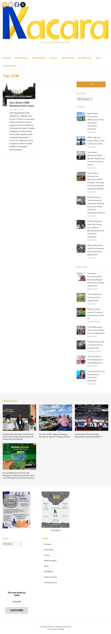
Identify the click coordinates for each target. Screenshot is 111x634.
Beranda (7, 58)
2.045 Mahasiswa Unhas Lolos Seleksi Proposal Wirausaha (96, 330)
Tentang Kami (9, 66)
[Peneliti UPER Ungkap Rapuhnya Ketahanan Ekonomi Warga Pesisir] (55, 430)
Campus (53, 58)
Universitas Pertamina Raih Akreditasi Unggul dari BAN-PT (88, 435)
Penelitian (48, 571)
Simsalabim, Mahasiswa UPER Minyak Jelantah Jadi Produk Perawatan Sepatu (96, 158)
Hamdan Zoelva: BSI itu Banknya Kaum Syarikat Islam (95, 345)
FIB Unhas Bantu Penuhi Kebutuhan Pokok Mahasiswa (95, 359)
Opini (98, 58)
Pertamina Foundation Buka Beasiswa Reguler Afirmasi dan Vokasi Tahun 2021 (95, 279)
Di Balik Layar (85, 58)
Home (47, 555)
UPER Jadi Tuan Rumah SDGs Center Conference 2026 (96, 140)
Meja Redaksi (21, 58)
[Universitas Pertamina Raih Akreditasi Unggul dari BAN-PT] (91, 430)
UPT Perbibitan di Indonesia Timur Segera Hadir (94, 297)
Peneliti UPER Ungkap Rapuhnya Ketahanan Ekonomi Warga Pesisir (54, 435)
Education (48, 549)
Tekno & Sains (68, 58)
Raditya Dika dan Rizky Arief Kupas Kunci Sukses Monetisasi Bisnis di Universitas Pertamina (18, 436)
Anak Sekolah (38, 58)
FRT (62, 629)
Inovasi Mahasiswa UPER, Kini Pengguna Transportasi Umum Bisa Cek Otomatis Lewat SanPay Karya (18, 475)
